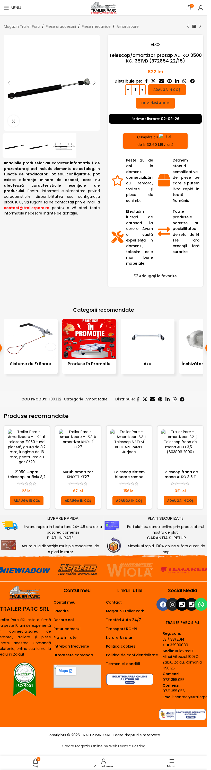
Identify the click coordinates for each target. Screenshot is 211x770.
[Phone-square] (181, 604)
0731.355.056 (174, 691)
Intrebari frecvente (71, 646)
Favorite (61, 611)
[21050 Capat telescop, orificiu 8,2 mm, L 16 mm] (27, 448)
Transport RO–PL (121, 628)
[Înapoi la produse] (194, 26)
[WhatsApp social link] (184, 81)
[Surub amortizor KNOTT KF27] (78, 448)
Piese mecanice (96, 26)
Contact (114, 602)
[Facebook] (162, 604)
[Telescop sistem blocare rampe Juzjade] (129, 448)
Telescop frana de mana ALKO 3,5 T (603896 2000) (180, 477)
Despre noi (64, 619)
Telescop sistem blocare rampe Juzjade (129, 477)
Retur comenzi (67, 628)
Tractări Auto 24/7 (123, 619)
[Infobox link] (52, 525)
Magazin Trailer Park (125, 611)
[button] (9, 83)
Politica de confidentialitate (132, 655)
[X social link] (153, 81)
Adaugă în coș (167, 89)
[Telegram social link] (192, 81)
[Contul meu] (201, 8)
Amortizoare (128, 26)
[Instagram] (172, 604)
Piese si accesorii (61, 26)
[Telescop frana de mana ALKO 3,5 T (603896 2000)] (180, 448)
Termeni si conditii (123, 663)
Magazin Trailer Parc (22, 26)
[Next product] (200, 26)
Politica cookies (120, 646)
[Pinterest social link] (169, 81)
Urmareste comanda (73, 655)
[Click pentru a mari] (13, 121)
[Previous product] (188, 26)
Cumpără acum (155, 103)
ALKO (155, 44)
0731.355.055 (173, 679)
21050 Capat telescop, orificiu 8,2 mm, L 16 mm (27, 477)
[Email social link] (161, 81)
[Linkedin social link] (177, 81)
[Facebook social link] (146, 81)
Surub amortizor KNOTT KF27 (78, 474)
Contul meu (64, 602)
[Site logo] (103, 7)
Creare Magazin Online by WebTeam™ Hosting (103, 746)
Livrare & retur (119, 637)
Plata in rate (65, 637)
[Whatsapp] (201, 604)
